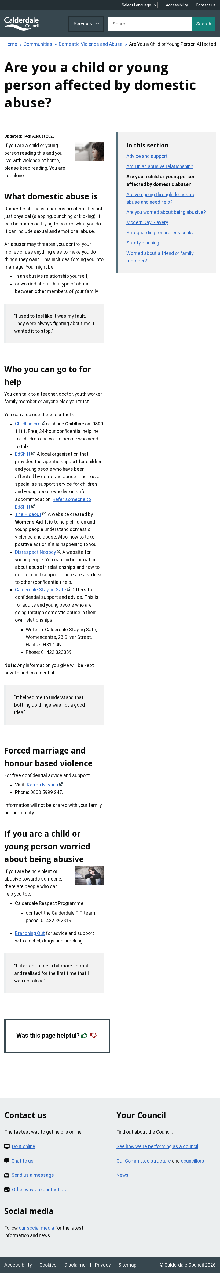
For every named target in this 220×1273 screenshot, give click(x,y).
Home (10, 44)
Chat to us (23, 1161)
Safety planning (142, 243)
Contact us (206, 5)
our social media (36, 1228)
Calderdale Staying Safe (40, 589)
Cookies (48, 1265)
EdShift (22, 454)
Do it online (23, 1146)
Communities (38, 44)
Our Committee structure (143, 1161)
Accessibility (177, 5)
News (122, 1175)
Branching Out (30, 933)
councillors (192, 1161)
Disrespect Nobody (35, 552)
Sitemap (127, 1265)
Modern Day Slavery (147, 222)
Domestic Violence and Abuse (91, 44)
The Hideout (28, 514)
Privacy (103, 1265)
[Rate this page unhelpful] (94, 1035)
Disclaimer (75, 1265)
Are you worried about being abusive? (166, 212)
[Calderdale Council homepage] (21, 24)
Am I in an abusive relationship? (159, 166)
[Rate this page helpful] (85, 1035)
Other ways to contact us (39, 1189)
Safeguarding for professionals (159, 232)
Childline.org (28, 423)
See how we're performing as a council (157, 1146)
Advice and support (147, 156)
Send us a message (33, 1175)
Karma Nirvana (42, 785)
